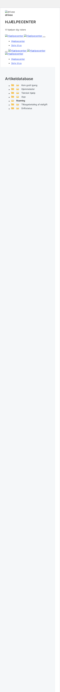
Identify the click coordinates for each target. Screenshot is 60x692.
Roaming (20, 100)
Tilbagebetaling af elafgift (34, 104)
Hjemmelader (28, 89)
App (23, 96)
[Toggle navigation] (44, 36)
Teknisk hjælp (28, 93)
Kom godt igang (29, 85)
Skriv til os (16, 45)
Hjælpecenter (18, 41)
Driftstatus (26, 108)
